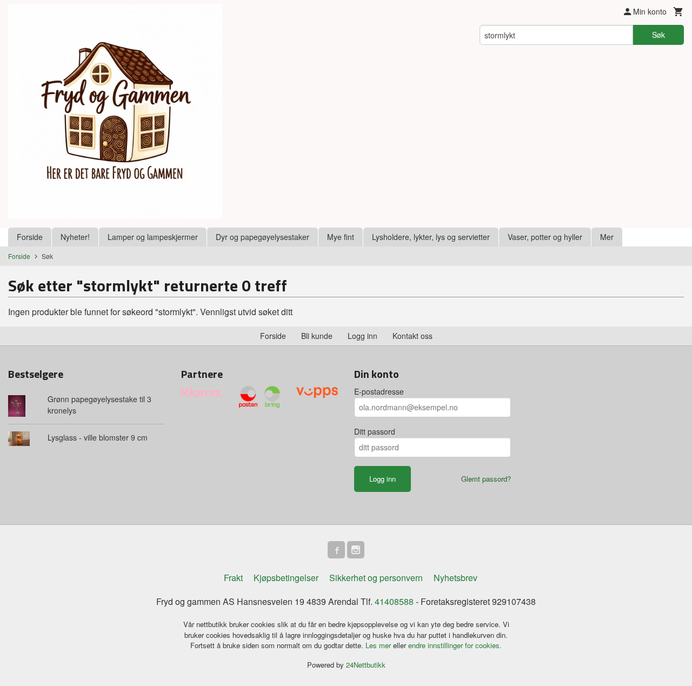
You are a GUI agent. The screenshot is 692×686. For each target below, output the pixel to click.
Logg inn (362, 335)
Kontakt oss (412, 335)
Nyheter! (75, 236)
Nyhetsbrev (455, 577)
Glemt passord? (486, 479)
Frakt (233, 577)
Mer (607, 236)
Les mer (379, 645)
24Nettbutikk (365, 665)
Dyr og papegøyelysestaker (262, 236)
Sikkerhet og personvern (376, 577)
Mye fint (340, 236)
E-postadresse (379, 391)
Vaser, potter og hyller (545, 236)
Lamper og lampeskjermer (153, 236)
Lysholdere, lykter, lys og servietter (431, 236)
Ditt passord (374, 431)
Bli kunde (316, 335)
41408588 (394, 601)
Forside (30, 236)
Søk (658, 34)
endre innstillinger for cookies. (455, 645)
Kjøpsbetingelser (286, 577)
